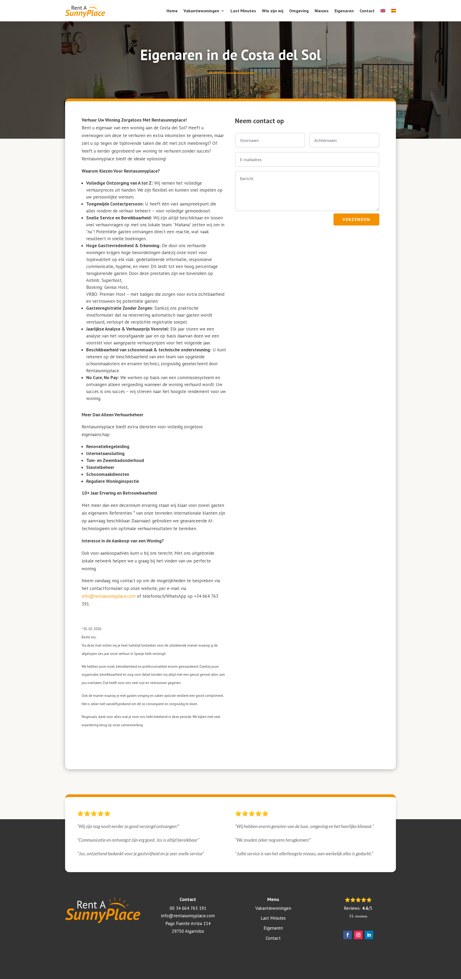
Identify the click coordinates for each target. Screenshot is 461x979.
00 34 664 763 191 (188, 908)
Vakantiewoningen (201, 10)
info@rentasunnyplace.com (109, 596)
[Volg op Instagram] (358, 935)
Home (172, 10)
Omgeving (299, 10)
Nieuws (322, 10)
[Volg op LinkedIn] (369, 935)
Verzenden (356, 219)
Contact (367, 10)
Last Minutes (243, 10)
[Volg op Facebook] (347, 935)
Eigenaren (344, 10)
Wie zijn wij (272, 10)
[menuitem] (382, 11)
